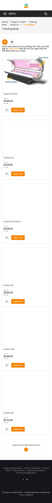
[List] (12, 42)
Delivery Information (36, 470)
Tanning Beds (28, 24)
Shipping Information (12, 468)
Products (14, 24)
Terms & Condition (32, 468)
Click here (13, 48)
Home (5, 22)
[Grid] (5, 42)
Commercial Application (26, 473)
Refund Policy (19, 470)
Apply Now (18, 110)
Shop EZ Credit (18, 22)
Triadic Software (26, 495)
